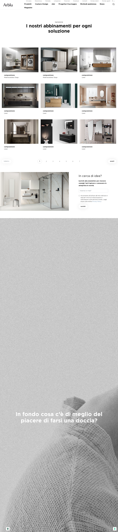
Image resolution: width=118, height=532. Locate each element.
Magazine (28, 8)
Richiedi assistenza (88, 4)
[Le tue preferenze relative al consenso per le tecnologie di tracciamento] (115, 529)
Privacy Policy (96, 201)
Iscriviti (83, 206)
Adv (53, 4)
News (102, 4)
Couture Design (41, 4)
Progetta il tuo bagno (68, 4)
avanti (112, 161)
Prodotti (27, 4)
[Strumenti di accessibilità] (8, 529)
